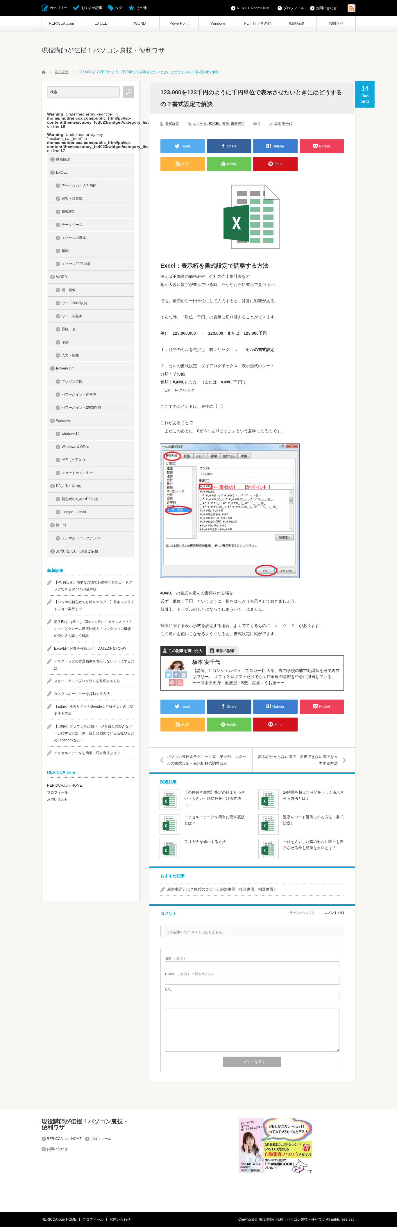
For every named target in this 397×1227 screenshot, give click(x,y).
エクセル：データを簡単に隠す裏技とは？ (214, 820)
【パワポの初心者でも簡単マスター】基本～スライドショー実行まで (94, 605)
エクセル (200, 124)
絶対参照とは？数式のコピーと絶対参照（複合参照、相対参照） (222, 889)
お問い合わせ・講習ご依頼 (77, 551)
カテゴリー (58, 8)
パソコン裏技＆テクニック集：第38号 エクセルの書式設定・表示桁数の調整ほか (206, 759)
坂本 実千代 (283, 124)
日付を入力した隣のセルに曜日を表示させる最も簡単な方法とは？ (313, 844)
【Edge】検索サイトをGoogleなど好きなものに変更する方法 (93, 710)
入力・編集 (70, 355)
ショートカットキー (77, 473)
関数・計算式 (72, 199)
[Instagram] (183, 675)
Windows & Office (75, 447)
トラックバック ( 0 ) (301, 912)
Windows (218, 23)
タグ (118, 8)
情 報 (61, 525)
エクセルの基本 (74, 238)
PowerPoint (179, 23)
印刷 (65, 251)
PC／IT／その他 (257, 23)
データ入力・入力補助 (79, 185)
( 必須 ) (175, 958)
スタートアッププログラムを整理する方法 (87, 681)
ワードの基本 (72, 316)
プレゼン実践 (72, 381)
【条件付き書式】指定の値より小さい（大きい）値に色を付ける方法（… (214, 798)
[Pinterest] (172, 683)
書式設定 (172, 124)
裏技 (225, 124)
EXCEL (100, 23)
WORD (140, 23)
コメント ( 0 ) (334, 912)
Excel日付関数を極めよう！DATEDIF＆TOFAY (90, 648)
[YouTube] (179, 683)
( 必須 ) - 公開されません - (190, 974)
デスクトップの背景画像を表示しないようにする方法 (94, 664)
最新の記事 (225, 650)
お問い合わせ (326, 8)
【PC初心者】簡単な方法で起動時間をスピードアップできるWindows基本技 (93, 585)
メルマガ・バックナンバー (82, 538)
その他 (141, 8)
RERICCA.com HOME (254, 8)
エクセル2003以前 (76, 264)
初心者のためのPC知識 (80, 499)
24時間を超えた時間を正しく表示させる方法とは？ (313, 795)
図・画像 (69, 290)
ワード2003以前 (74, 303)
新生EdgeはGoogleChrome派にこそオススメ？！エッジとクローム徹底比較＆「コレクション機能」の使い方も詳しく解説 (94, 629)
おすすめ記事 (91, 8)
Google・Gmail (74, 512)
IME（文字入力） (75, 460)
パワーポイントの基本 (79, 394)
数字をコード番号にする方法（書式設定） (313, 820)
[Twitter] (168, 675)
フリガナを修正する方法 (205, 841)
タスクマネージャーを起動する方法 (82, 694)
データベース (72, 225)
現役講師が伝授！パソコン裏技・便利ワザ (103, 50)
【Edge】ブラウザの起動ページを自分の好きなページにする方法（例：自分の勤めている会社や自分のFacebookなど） (94, 733)
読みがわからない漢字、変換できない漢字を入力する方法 (298, 759)
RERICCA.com (61, 23)
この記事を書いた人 (186, 650)
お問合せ (336, 23)
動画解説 (296, 23)
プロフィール (293, 8)
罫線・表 (69, 329)
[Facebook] (176, 675)
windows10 (71, 434)
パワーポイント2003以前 (81, 408)
